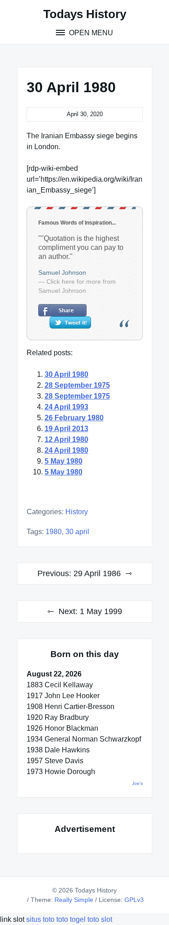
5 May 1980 (63, 461)
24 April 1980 (66, 450)
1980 (54, 531)
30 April (77, 531)
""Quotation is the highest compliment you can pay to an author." (80, 247)
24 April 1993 (66, 407)
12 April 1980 (66, 439)
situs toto (41, 919)
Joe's (137, 783)
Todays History (84, 14)
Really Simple (74, 899)
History (76, 512)
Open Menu (90, 33)
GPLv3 (134, 899)
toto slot (99, 919)
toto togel (71, 919)
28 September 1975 (77, 385)
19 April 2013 (66, 428)
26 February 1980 (74, 418)
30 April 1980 (66, 374)
